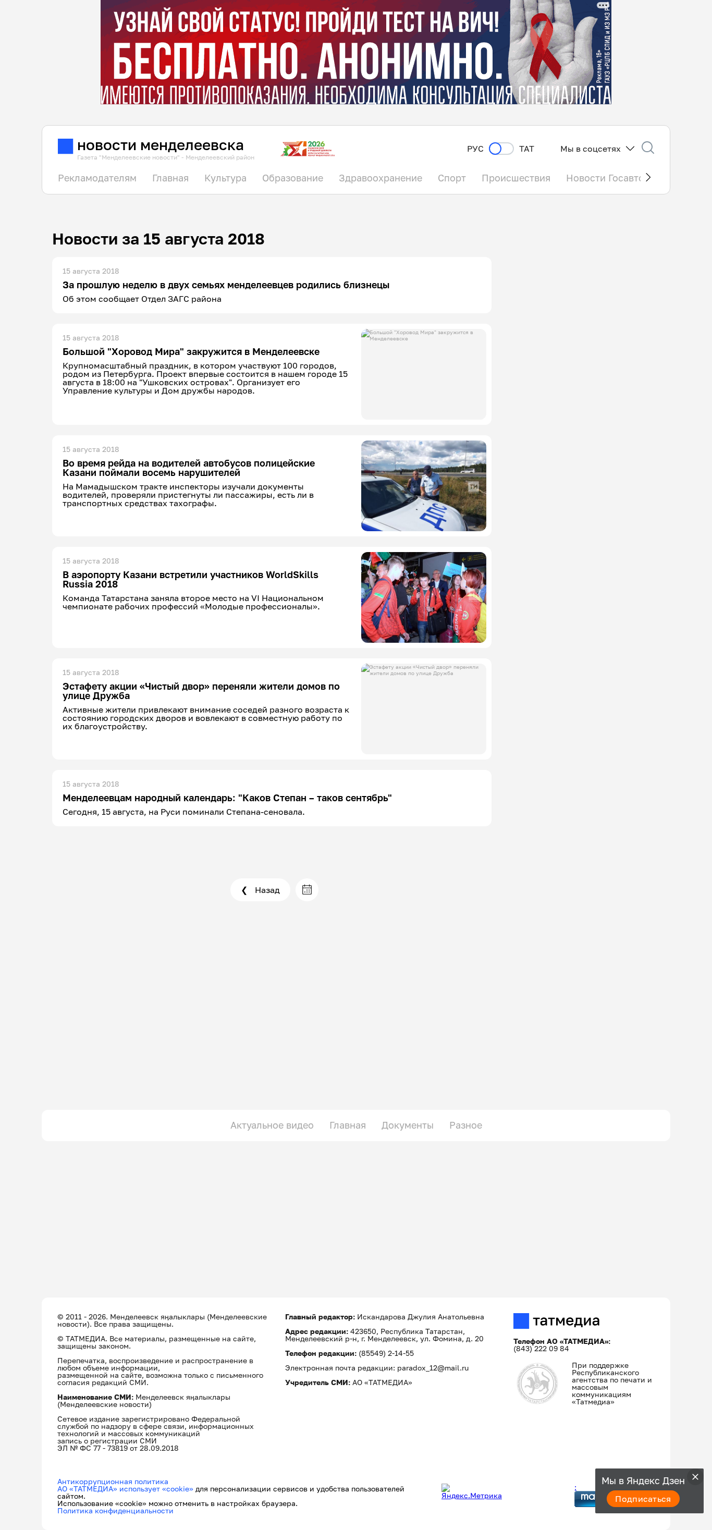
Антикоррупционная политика (112, 1481)
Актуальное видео (272, 1125)
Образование (292, 177)
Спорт (452, 177)
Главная (170, 177)
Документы (408, 1125)
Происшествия (516, 177)
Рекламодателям (97, 177)
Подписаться (643, 1499)
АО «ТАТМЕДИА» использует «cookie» (125, 1488)
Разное (465, 1125)
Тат (526, 149)
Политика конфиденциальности (115, 1510)
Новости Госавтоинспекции (630, 177)
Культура (225, 177)
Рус (475, 149)
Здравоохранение (380, 177)
